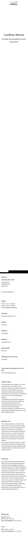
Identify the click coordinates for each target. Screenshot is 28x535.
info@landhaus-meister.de (11, 307)
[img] (14, 139)
